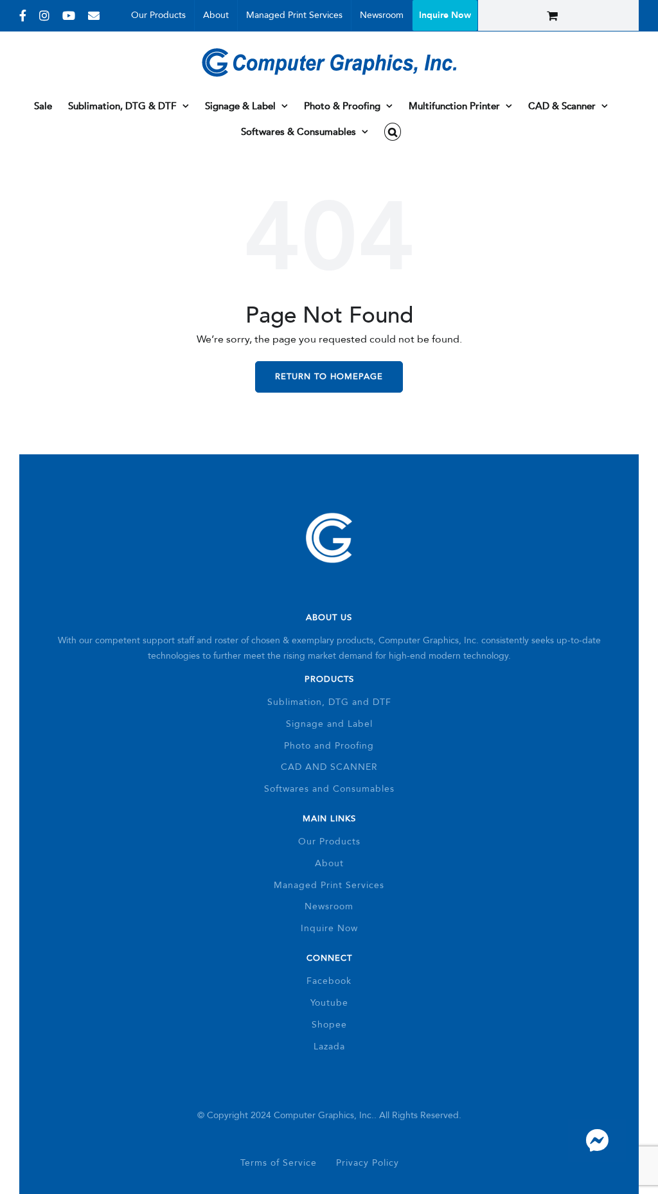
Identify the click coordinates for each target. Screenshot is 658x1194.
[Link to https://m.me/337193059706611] (597, 1140)
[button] (393, 132)
